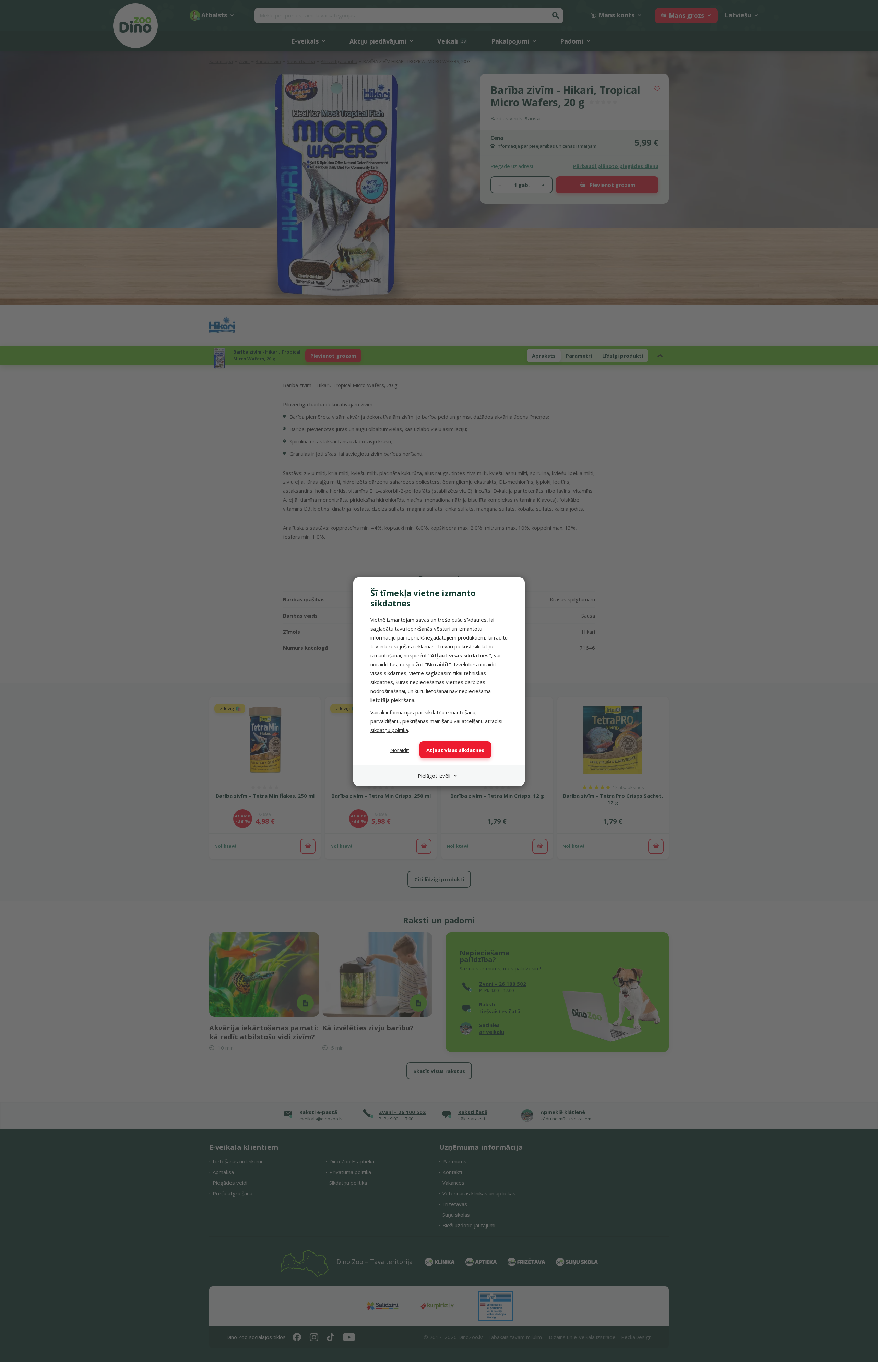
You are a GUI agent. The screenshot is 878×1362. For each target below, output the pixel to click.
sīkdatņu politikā (389, 730)
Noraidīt (399, 749)
